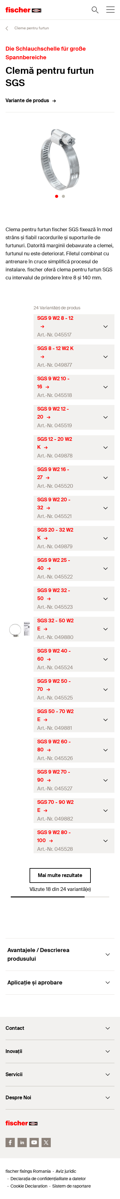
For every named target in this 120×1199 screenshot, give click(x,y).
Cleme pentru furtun (31, 28)
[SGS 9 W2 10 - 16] (19, 387)
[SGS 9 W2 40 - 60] (19, 659)
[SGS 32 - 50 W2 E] (19, 629)
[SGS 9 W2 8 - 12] (19, 326)
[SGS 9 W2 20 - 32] (19, 508)
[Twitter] (46, 1142)
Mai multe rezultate (60, 875)
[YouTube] (34, 1142)
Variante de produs (27, 100)
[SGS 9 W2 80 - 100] (19, 841)
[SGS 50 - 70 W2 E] (19, 720)
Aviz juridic (66, 1171)
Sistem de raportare (71, 1186)
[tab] (56, 196)
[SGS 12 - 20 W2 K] (19, 447)
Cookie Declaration (28, 1186)
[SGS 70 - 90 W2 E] (19, 810)
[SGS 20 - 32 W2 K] (19, 538)
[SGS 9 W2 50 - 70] (19, 689)
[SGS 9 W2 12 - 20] (19, 417)
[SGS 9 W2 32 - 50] (19, 599)
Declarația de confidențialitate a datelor (48, 1178)
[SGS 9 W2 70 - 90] (19, 780)
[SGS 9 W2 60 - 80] (19, 750)
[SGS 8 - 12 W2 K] (19, 357)
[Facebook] (10, 1142)
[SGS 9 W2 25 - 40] (19, 568)
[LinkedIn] (22, 1142)
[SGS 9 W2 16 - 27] (19, 478)
